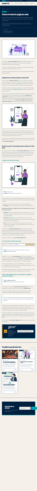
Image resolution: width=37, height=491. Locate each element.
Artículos (21, 3)
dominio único (11, 217)
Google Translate (16, 89)
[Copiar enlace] (12, 32)
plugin (3, 315)
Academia (3, 9)
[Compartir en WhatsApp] (9, 32)
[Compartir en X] (4, 32)
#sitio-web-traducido (27, 23)
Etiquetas (31, 3)
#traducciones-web (6, 25)
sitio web (19, 83)
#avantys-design (5, 23)
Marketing (8, 9)
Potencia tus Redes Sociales (25, 331)
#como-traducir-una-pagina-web (15, 23)
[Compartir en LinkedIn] (7, 32)
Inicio (16, 3)
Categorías (26, 3)
